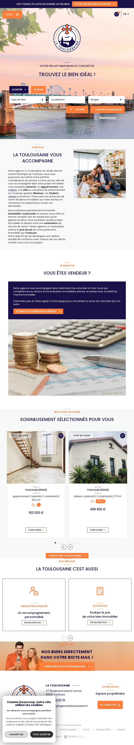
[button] (70, 547)
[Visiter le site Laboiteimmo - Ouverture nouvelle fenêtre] (73, 736)
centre (12, 196)
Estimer (38, 89)
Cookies (121, 729)
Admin (86, 729)
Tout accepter (41, 734)
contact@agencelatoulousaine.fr (67, 706)
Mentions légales (68, 729)
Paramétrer (16, 734)
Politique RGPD (103, 729)
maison (12, 190)
